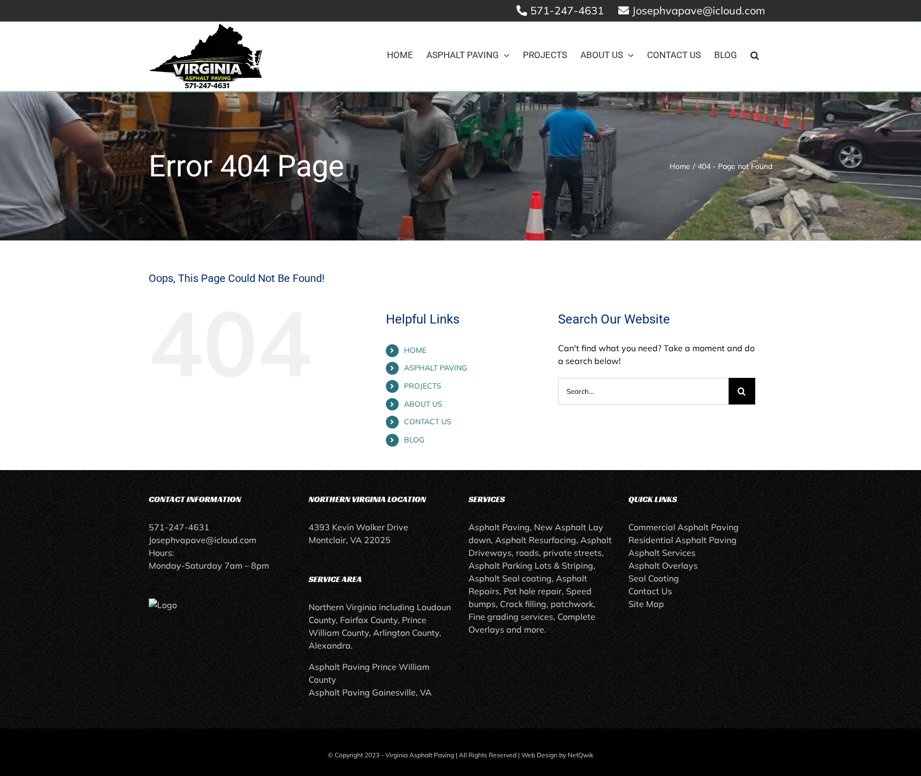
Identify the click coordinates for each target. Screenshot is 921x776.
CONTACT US (427, 421)
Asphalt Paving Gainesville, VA (370, 692)
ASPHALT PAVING (435, 368)
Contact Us (650, 591)
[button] (754, 55)
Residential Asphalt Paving (682, 540)
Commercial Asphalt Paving (683, 527)
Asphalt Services (662, 552)
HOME (415, 350)
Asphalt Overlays (663, 565)
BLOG (414, 439)
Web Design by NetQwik (557, 755)
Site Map (646, 604)
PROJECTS (422, 386)
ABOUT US (423, 404)
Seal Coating (653, 578)
